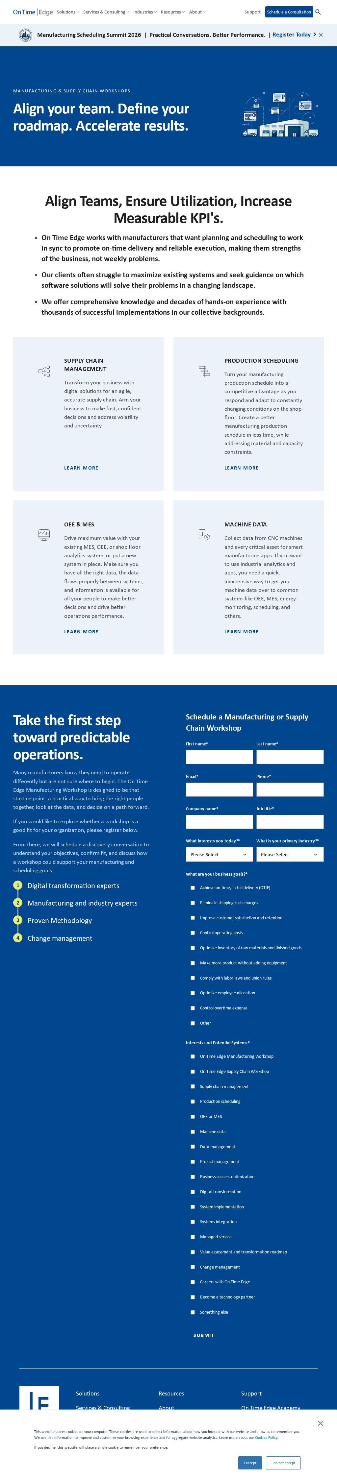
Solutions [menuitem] (66, 12)
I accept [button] (250, 1463)
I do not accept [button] (283, 1463)
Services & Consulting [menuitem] (104, 12)
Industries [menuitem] (143, 12)
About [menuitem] (195, 12)
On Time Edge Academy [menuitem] (270, 1407)
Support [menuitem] (253, 12)
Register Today (291, 34)
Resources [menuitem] (171, 12)
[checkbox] (255, 955)
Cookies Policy (265, 1437)
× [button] (320, 1422)
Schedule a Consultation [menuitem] (289, 12)
